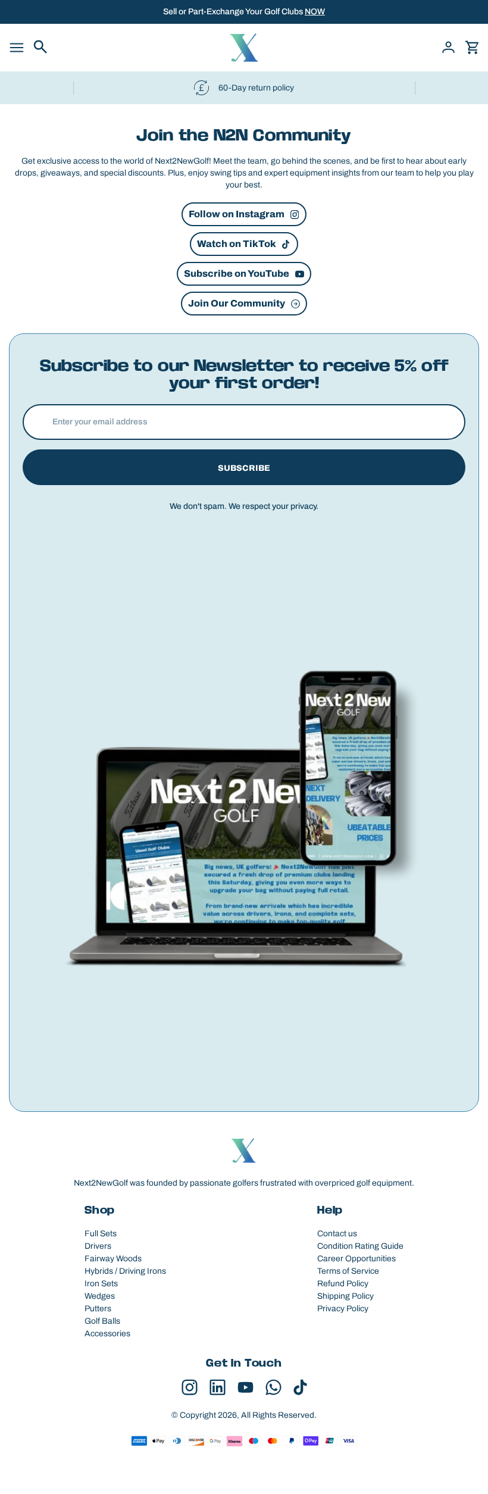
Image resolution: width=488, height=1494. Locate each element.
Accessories (107, 1333)
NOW (315, 11)
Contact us (337, 1233)
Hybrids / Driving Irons (125, 1271)
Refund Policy (342, 1283)
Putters (98, 1308)
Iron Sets (101, 1283)
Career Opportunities (356, 1258)
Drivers (98, 1246)
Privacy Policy (342, 1308)
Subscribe (244, 468)
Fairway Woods (113, 1258)
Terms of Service (348, 1271)
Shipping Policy (345, 1296)
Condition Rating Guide (360, 1246)
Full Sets (101, 1233)
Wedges (100, 1296)
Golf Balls (102, 1321)
